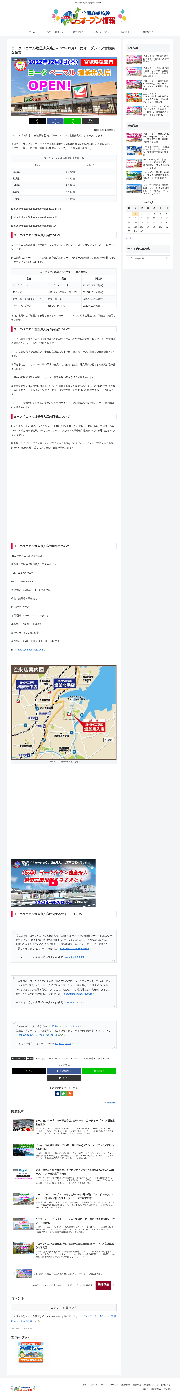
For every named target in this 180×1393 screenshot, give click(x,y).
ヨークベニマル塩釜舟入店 (82, 1059)
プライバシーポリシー (109, 1385)
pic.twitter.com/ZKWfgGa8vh (74, 948)
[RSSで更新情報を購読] (70, 1093)
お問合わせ (165, 1385)
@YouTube (53, 1035)
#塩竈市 (55, 1026)
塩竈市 (98, 1059)
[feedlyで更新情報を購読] (64, 1093)
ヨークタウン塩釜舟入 (45, 1059)
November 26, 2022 (74, 957)
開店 (31, 1059)
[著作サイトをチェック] (57, 1093)
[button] (90, 121)
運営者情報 (126, 1385)
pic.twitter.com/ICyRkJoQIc (78, 994)
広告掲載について (150, 1385)
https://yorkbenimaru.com (30, 649)
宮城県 (107, 1059)
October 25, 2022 (73, 1002)
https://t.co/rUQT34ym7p (31, 1035)
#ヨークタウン (71, 1026)
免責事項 (137, 1385)
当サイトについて (90, 1385)
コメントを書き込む (63, 1307)
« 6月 (129, 238)
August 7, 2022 (63, 1043)
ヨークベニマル (19, 1059)
